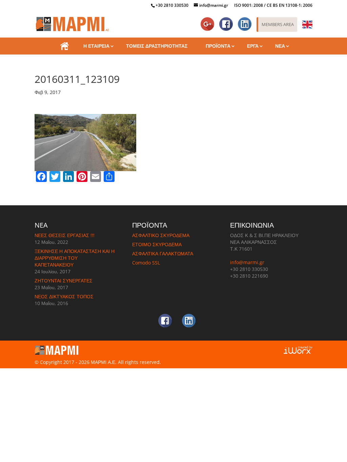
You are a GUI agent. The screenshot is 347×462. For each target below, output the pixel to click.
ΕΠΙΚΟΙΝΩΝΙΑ (173, 63)
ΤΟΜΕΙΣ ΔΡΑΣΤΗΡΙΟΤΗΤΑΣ (156, 46)
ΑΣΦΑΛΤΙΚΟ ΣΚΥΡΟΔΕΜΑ (160, 235)
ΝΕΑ (280, 46)
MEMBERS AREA (278, 24)
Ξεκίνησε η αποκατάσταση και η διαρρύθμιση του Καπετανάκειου (75, 258)
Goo (208, 21)
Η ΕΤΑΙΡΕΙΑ (96, 46)
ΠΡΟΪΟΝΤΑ (218, 46)
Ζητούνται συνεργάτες (64, 280)
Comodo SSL (146, 262)
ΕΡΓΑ (253, 46)
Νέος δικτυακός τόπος (64, 296)
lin (248, 21)
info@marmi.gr (247, 262)
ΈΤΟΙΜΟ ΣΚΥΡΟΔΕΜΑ (157, 244)
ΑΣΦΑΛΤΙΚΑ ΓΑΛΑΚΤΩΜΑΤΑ (162, 253)
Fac (228, 21)
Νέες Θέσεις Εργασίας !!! (65, 235)
